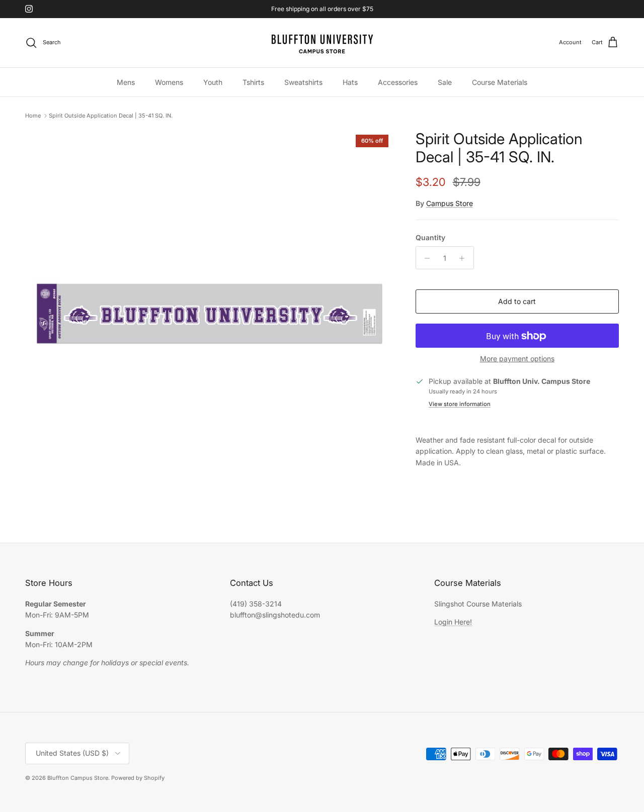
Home (33, 115)
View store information (460, 404)
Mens (126, 81)
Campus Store (449, 203)
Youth (212, 81)
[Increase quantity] (464, 258)
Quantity (430, 237)
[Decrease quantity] (425, 258)
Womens (169, 81)
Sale (445, 81)
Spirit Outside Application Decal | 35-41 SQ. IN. (111, 115)
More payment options (517, 359)
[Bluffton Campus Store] (322, 42)
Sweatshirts (303, 81)
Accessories (398, 81)
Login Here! (453, 622)
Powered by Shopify (138, 777)
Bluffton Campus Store (77, 777)
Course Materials (499, 81)
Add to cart (517, 301)
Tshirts (253, 81)
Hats (350, 81)
